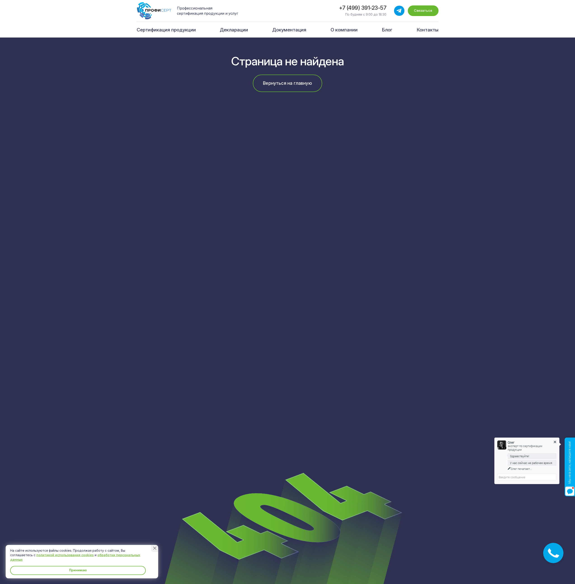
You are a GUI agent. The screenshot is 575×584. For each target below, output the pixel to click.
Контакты (428, 30)
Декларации (234, 30)
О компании (344, 30)
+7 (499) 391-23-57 (362, 8)
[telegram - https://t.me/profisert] (399, 11)
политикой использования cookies (65, 555)
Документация (289, 30)
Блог (387, 30)
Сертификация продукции (166, 30)
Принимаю (78, 570)
